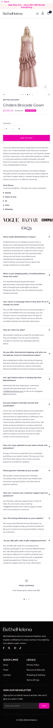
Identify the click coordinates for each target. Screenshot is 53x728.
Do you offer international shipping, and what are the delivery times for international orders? (24, 353)
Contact (7, 675)
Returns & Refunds (35, 670)
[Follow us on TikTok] (20, 648)
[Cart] (48, 14)
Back (6, 1)
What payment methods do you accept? (21, 470)
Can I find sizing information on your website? (23, 518)
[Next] (49, 94)
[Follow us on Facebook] (3, 648)
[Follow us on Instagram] (15, 648)
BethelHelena (11, 100)
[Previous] (4, 94)
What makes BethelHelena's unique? (19, 237)
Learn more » (20, 643)
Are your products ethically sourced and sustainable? (20, 404)
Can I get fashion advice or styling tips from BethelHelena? (22, 378)
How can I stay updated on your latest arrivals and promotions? (25, 446)
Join (44, 705)
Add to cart (26, 138)
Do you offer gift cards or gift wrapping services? (24, 541)
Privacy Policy (32, 665)
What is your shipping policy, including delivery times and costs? (24, 275)
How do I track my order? (14, 330)
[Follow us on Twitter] (9, 648)
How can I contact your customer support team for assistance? (25, 494)
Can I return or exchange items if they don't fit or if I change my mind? (26, 303)
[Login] (42, 14)
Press (5, 670)
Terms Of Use (32, 680)
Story (5, 665)
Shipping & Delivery (35, 675)
